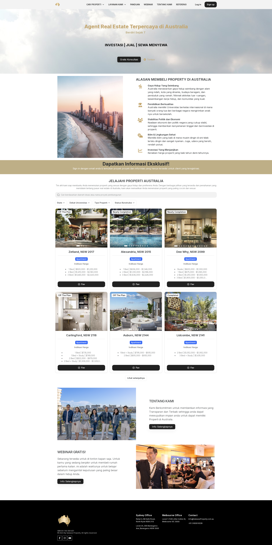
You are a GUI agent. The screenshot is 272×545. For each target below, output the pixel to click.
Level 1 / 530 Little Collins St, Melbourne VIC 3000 (174, 520)
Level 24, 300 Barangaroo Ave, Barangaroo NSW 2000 (147, 527)
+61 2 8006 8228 (195, 523)
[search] (139, 195)
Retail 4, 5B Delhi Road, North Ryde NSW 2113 (145, 520)
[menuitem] (95, 4)
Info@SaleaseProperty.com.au (201, 519)
